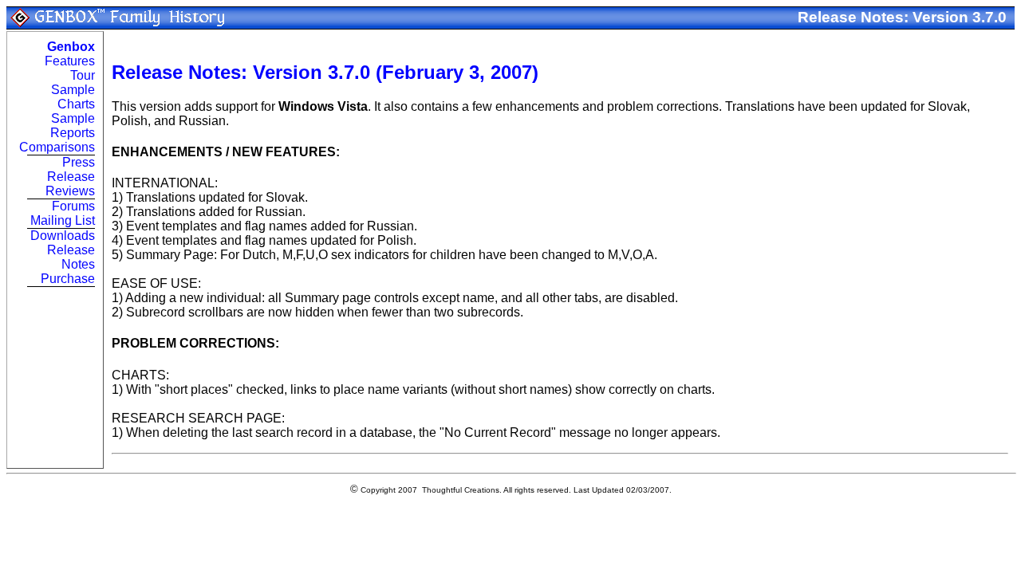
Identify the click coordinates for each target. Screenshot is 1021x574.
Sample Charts (73, 97)
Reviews (70, 191)
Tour (82, 75)
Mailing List (62, 220)
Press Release (71, 169)
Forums (73, 206)
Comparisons (57, 147)
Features (70, 61)
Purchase (68, 278)
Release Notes (71, 257)
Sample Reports (72, 126)
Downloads (62, 235)
